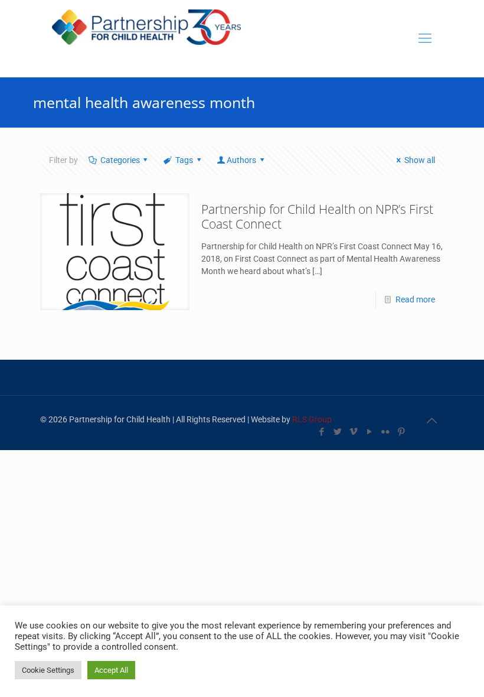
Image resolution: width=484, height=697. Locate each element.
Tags (184, 160)
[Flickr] (385, 431)
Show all (419, 160)
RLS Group (312, 419)
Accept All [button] (111, 670)
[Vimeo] (353, 431)
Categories (120, 160)
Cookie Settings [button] (48, 670)
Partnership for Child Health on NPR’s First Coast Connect (317, 216)
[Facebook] (321, 431)
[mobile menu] (425, 38)
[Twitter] (337, 431)
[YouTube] (369, 431)
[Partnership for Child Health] (146, 38)
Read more (415, 299)
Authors (241, 160)
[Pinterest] (401, 431)
